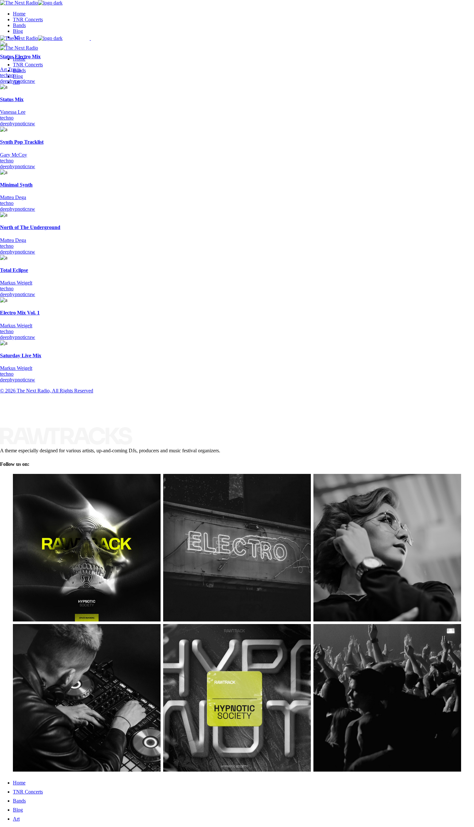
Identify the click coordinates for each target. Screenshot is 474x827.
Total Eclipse (14, 270)
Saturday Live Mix (20, 355)
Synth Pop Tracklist (22, 142)
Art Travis (10, 69)
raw (31, 81)
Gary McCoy (13, 155)
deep (5, 81)
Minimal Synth (16, 185)
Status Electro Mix (20, 56)
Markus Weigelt (16, 282)
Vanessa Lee (12, 112)
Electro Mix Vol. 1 (20, 312)
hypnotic (18, 81)
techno (7, 75)
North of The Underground (30, 227)
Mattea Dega (13, 197)
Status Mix (12, 99)
